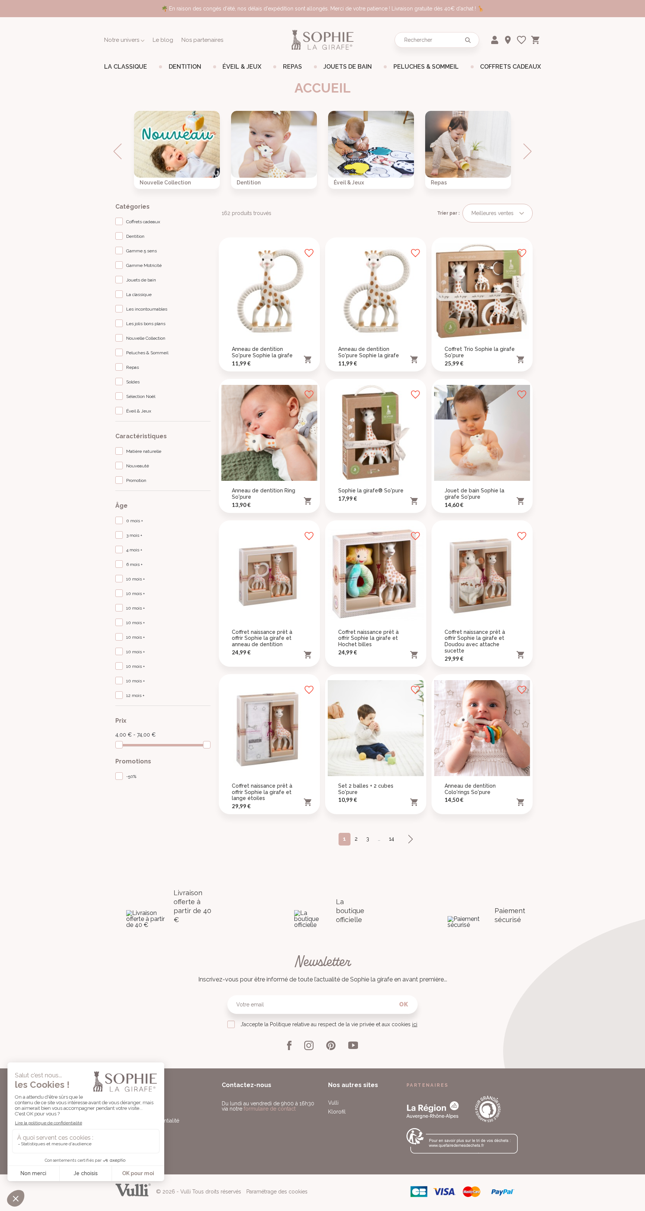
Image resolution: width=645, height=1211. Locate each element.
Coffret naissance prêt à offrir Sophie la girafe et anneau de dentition (262, 638)
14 (391, 839)
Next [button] (527, 151)
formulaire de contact (270, 1109)
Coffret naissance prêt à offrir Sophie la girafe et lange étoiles (262, 792)
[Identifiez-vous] (495, 38)
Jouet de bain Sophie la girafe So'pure (474, 494)
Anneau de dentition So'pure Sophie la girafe (262, 352)
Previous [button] (117, 151)
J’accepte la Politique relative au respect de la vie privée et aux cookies (328, 1024)
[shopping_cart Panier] (536, 38)
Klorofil (337, 1112)
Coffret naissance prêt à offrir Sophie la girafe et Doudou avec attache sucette (475, 641)
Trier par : (448, 213)
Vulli (333, 1103)
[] (467, 40)
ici (414, 1024)
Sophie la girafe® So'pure (370, 491)
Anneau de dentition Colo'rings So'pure (470, 789)
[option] (176, 150)
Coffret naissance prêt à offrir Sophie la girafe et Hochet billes (368, 638)
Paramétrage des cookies (277, 1192)
